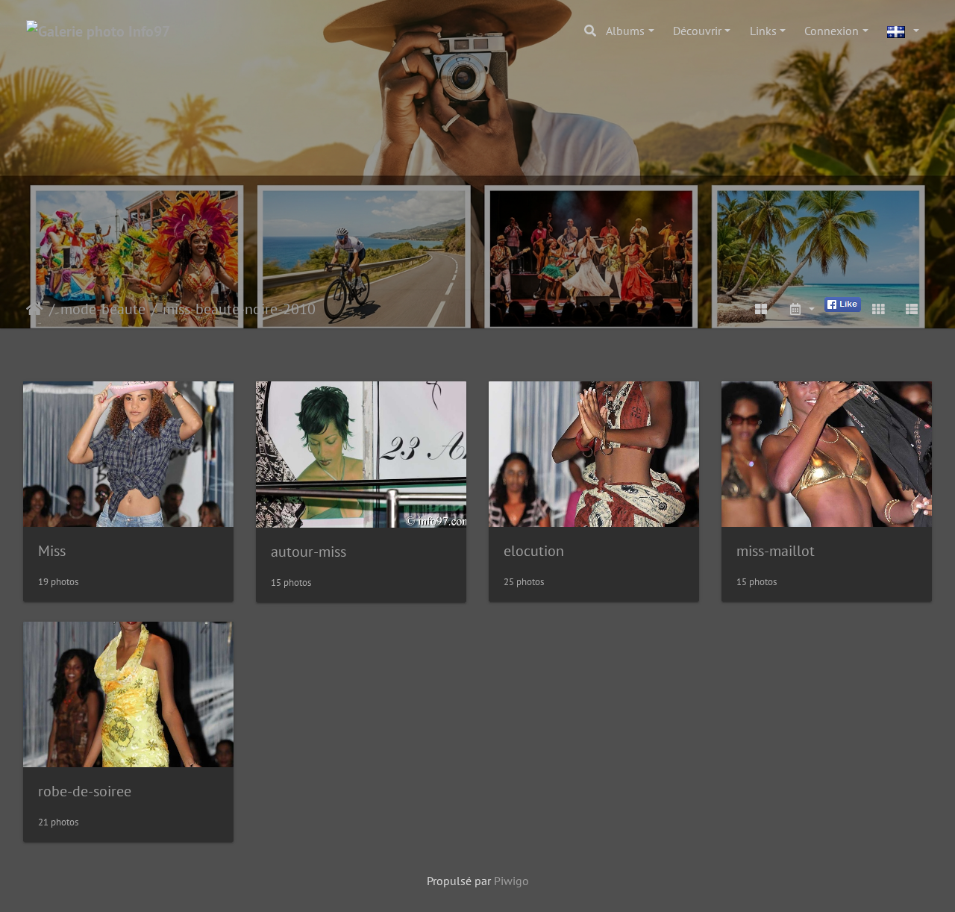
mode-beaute (102, 309)
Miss (52, 550)
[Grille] (878, 309)
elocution (534, 550)
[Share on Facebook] (842, 303)
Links (763, 30)
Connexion (831, 30)
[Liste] (912, 309)
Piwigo (511, 880)
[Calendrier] (801, 309)
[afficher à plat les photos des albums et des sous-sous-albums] (762, 309)
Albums (625, 30)
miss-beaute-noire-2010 (239, 309)
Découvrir (697, 30)
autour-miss (308, 551)
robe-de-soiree (84, 791)
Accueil (34, 309)
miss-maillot (775, 550)
